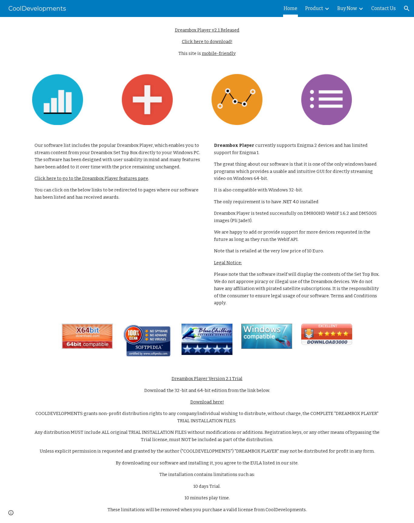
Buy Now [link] (347, 8)
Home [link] (290, 8)
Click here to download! (207, 41)
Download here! (207, 402)
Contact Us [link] (383, 8)
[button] (406, 8)
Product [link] (314, 8)
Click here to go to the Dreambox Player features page (91, 178)
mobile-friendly (219, 53)
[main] (207, 41)
